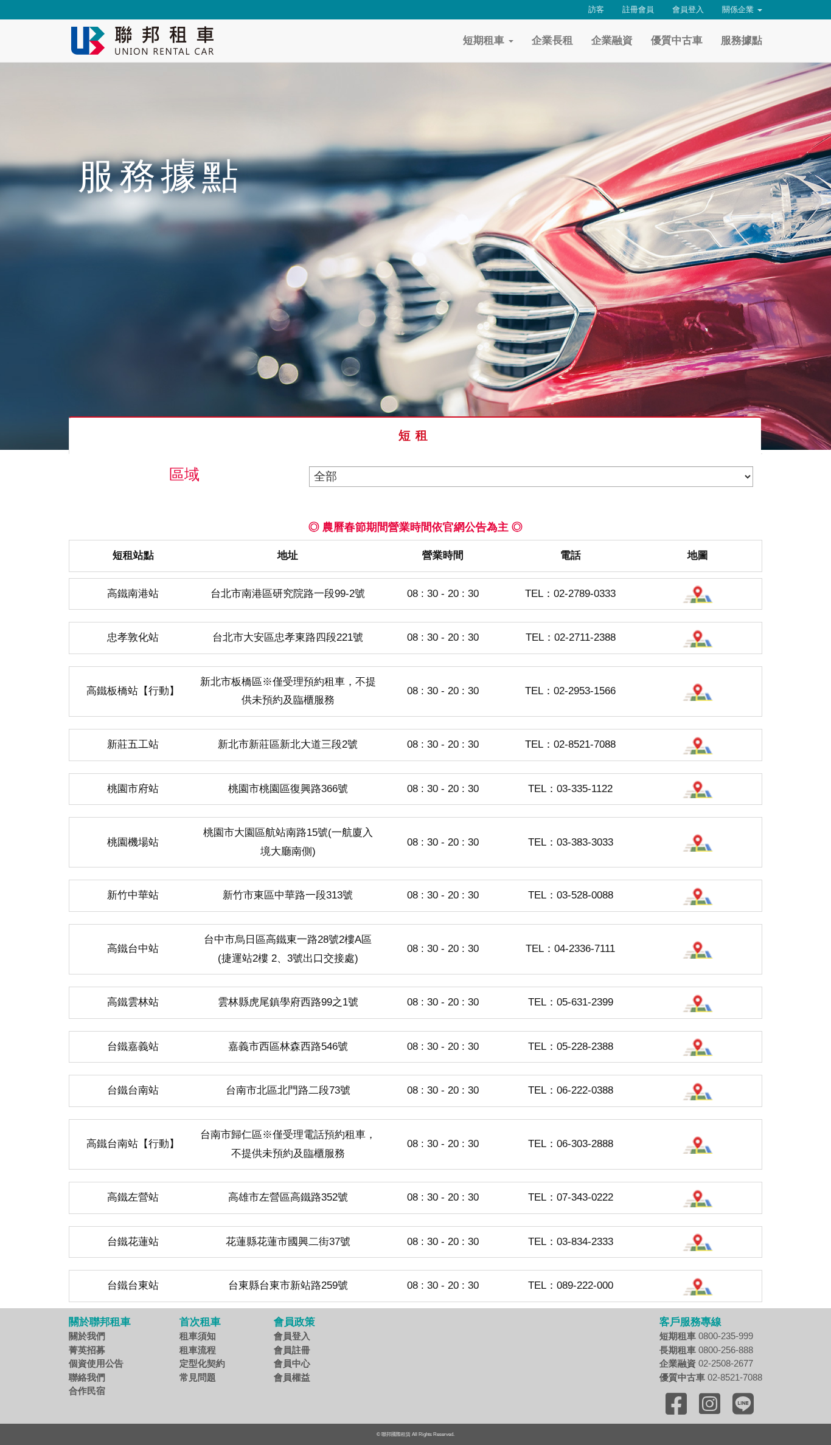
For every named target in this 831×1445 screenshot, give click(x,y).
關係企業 (739, 9)
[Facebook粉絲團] (676, 1404)
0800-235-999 (706, 1336)
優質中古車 (677, 40)
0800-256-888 (706, 1350)
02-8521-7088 (710, 1377)
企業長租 (552, 40)
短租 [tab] (415, 435)
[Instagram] (709, 1404)
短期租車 (485, 40)
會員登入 (688, 9)
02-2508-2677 (706, 1363)
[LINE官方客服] (743, 1404)
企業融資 (612, 40)
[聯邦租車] (145, 40)
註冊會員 (638, 9)
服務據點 (741, 40)
